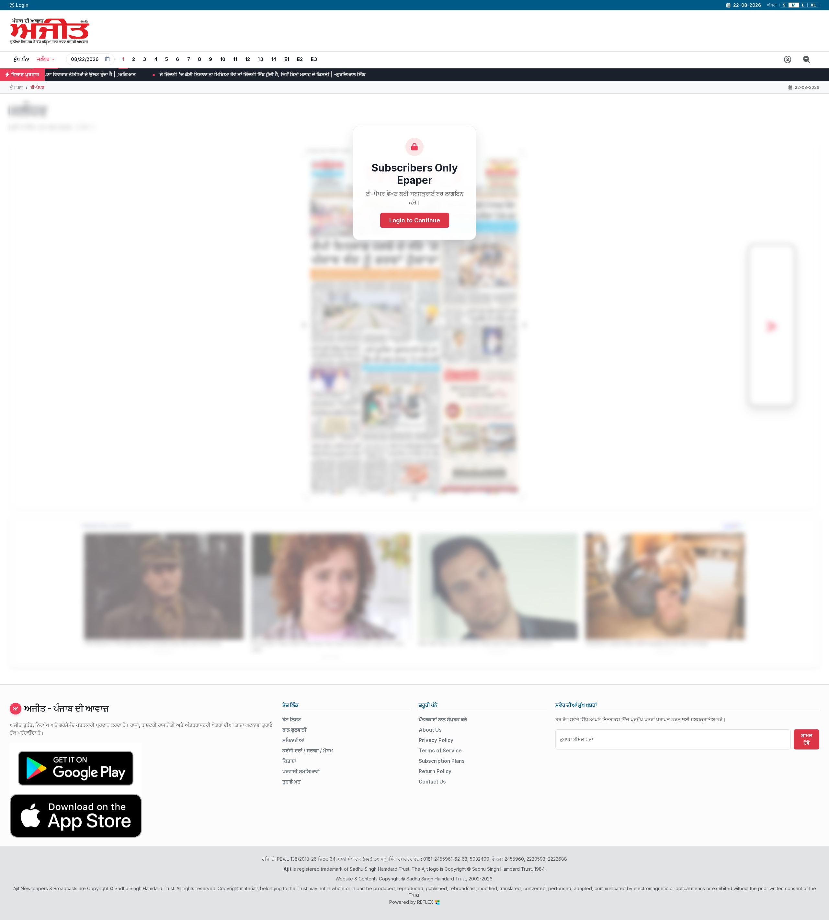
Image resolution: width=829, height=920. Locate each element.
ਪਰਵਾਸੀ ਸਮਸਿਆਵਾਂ (301, 771)
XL (813, 5)
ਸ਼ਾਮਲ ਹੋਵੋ (806, 739)
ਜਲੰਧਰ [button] (43, 59)
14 (274, 59)
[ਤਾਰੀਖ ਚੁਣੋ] (107, 59)
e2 (300, 59)
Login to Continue (414, 220)
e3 (314, 59)
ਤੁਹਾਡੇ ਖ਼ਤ (291, 782)
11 (235, 59)
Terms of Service (440, 751)
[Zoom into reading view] (806, 59)
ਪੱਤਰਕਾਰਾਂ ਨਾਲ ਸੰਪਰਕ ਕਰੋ (443, 719)
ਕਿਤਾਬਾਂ (289, 761)
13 (260, 59)
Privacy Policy (436, 740)
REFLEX (426, 902)
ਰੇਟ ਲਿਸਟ (291, 719)
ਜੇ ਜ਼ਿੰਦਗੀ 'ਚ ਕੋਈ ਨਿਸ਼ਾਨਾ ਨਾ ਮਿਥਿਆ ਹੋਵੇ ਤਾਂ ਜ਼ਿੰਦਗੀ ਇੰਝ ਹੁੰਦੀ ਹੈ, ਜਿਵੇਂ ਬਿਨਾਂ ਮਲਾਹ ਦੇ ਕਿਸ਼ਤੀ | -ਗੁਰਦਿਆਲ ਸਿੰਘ (120, 74)
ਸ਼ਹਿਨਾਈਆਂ (293, 740)
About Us (430, 730)
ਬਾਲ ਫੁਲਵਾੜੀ (294, 730)
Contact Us (432, 782)
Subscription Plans (442, 761)
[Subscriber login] (787, 59)
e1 (287, 59)
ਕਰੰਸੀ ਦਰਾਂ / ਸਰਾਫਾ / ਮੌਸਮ (307, 751)
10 (223, 59)
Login (22, 5)
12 (247, 59)
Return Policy (435, 771)
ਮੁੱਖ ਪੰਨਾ (21, 59)
